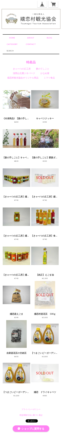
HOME (12, 38)
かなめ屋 (44, 73)
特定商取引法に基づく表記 (31, 415)
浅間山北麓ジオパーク (24, 73)
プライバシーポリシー (31, 409)
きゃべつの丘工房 (22, 68)
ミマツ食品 (49, 77)
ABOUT (30, 38)
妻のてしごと (42, 68)
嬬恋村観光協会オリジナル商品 (22, 77)
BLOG (49, 38)
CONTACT (31, 44)
